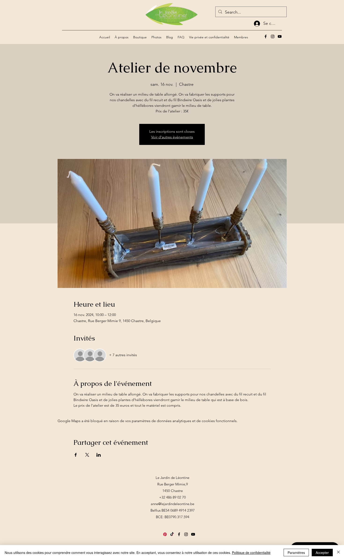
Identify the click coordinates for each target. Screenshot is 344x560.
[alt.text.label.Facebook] (265, 36)
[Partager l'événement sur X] (87, 455)
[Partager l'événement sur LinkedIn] (98, 455)
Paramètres (296, 552)
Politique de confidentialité (251, 552)
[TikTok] (172, 534)
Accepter (322, 552)
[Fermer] (338, 552)
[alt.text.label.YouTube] (279, 36)
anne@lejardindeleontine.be (172, 504)
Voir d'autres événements (172, 137)
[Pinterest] (165, 534)
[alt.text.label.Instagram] (272, 36)
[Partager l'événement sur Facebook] (75, 455)
